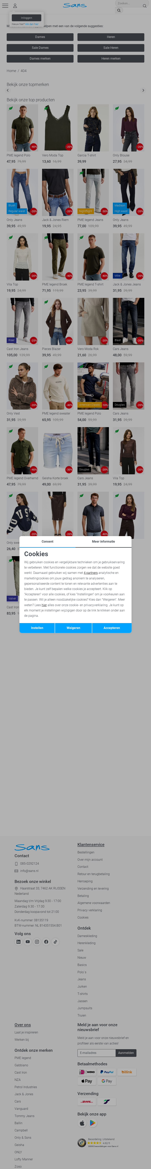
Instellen (37, 628)
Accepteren (112, 628)
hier (44, 605)
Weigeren (73, 628)
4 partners (91, 573)
